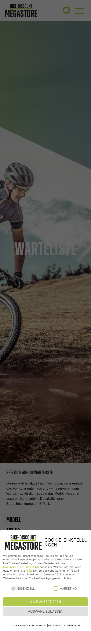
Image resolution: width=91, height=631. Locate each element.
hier (29, 570)
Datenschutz (56, 625)
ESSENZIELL (26, 588)
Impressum (73, 625)
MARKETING (68, 588)
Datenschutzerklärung (21, 567)
